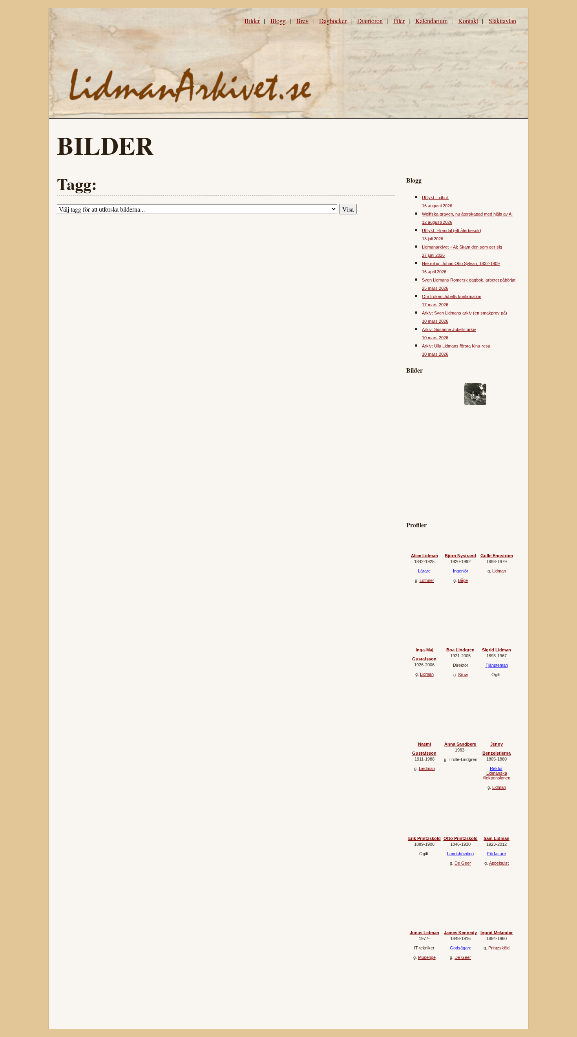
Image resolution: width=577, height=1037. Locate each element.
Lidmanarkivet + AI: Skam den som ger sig (462, 247)
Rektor (496, 768)
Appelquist (499, 863)
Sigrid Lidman (496, 649)
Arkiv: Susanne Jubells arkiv (449, 329)
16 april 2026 (434, 271)
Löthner (427, 580)
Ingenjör (460, 571)
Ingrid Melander (496, 932)
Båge (463, 580)
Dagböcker (333, 20)
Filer (399, 20)
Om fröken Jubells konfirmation (451, 296)
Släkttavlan (502, 20)
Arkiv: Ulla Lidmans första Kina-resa (456, 346)
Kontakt (468, 20)
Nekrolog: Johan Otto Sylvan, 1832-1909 (461, 263)
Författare (496, 853)
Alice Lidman (424, 555)
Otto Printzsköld (461, 838)
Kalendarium (431, 20)
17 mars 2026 (435, 304)
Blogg (278, 20)
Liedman (427, 768)
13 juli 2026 (432, 238)
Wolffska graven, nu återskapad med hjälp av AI (467, 214)
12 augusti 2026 (437, 222)
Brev (302, 20)
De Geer (463, 863)
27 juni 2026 (433, 255)
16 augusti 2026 (437, 205)
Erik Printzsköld (424, 838)
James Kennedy (460, 932)
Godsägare (460, 948)
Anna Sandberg (460, 744)
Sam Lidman (496, 838)
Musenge (427, 957)
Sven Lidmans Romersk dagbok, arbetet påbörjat (468, 280)
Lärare (424, 571)
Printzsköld (498, 948)
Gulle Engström (496, 555)
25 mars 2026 (435, 288)
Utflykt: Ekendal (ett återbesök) (451, 230)
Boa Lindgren (460, 649)
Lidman (499, 571)
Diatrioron (370, 20)
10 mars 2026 (435, 321)
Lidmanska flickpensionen (496, 775)
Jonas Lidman (424, 932)
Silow (463, 674)
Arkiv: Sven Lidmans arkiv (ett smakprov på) (464, 313)
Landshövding (460, 853)
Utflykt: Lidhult (435, 197)
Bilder (252, 20)
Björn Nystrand (460, 555)
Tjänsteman (497, 665)
